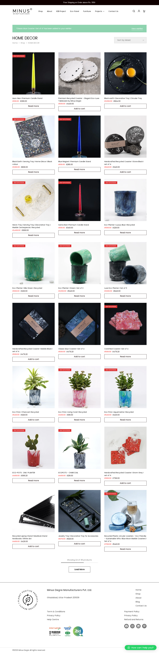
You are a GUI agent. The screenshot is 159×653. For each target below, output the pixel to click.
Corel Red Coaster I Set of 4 (116, 349)
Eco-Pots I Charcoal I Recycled (25, 412)
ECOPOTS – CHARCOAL (68, 472)
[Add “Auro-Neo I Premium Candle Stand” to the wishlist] (36, 90)
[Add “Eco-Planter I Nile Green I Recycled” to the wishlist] (36, 280)
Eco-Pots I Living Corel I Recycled (72, 412)
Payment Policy (131, 611)
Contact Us (113, 11)
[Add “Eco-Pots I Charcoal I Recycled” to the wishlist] (36, 404)
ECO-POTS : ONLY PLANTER (23, 472)
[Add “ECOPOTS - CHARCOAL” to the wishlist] (82, 465)
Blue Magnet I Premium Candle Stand (74, 161)
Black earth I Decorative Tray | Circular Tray (123, 98)
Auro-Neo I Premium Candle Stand (27, 98)
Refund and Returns (133, 619)
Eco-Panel (74, 11)
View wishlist (137, 28)
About (49, 11)
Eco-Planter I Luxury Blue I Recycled (119, 225)
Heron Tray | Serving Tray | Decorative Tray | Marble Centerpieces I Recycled (31, 226)
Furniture (87, 11)
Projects (98, 11)
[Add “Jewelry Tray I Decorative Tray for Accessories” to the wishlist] (82, 528)
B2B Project (61, 11)
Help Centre (53, 619)
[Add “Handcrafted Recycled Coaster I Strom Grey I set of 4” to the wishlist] (128, 465)
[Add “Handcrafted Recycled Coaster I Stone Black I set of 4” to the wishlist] (128, 153)
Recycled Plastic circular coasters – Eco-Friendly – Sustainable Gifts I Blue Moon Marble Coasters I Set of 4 (125, 539)
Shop (40, 11)
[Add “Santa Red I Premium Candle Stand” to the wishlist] (82, 217)
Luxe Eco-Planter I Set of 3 (115, 288)
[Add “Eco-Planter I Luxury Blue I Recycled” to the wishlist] (128, 217)
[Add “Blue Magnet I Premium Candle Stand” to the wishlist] (82, 153)
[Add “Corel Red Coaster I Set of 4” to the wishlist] (128, 341)
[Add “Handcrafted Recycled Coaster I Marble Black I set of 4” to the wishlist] (36, 341)
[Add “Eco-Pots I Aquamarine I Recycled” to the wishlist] (128, 404)
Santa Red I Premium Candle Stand (73, 225)
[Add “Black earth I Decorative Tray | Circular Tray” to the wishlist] (128, 90)
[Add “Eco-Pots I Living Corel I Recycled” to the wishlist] (82, 404)
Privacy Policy (53, 615)
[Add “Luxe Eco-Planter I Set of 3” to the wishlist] (128, 280)
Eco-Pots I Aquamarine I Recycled (119, 412)
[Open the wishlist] (82, 341)
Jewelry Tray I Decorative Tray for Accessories (78, 536)
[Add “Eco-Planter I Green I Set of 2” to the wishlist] (82, 280)
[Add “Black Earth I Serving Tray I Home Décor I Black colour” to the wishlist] (36, 153)
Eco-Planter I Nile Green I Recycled (27, 288)
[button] (141, 647)
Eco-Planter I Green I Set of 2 (70, 288)
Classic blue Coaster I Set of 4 (71, 349)
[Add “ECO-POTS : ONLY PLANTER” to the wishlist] (36, 465)
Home (15, 43)
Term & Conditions (56, 611)
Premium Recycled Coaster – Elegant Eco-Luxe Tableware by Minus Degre (78, 99)
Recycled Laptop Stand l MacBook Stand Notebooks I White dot (29, 537)
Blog (138, 601)
